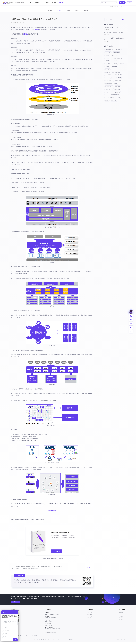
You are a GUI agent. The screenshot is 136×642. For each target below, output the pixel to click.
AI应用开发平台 (116, 92)
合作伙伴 (47, 2)
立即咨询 (15, 601)
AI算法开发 (107, 60)
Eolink (29, 635)
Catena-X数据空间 (116, 77)
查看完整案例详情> (52, 510)
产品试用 (89, 612)
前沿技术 (54, 2)
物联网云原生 (108, 89)
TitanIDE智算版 (116, 52)
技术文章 (89, 617)
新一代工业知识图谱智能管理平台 (53, 628)
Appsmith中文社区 (109, 49)
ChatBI (107, 100)
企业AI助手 (107, 63)
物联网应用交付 (117, 89)
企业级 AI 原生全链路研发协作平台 (53, 613)
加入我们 (121, 617)
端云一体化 (117, 86)
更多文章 (87, 567)
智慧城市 (37, 29)
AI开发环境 (114, 55)
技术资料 (89, 614)
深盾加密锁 (34, 635)
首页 (108, 6)
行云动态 (117, 6)
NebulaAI (115, 60)
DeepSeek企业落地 (109, 97)
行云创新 (107, 69)
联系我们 (121, 619)
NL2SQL (115, 63)
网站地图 (123, 640)
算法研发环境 (108, 58)
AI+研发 (31, 2)
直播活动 (86, 10)
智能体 (118, 97)
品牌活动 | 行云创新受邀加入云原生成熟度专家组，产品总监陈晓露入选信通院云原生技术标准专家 (39, 566)
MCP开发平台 (48, 624)
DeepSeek (107, 92)
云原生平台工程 (117, 80)
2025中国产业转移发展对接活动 (112, 72)
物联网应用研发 (108, 86)
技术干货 (77, 10)
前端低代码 (107, 52)
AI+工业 (37, 2)
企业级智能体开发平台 (50, 631)
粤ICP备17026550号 (49, 640)
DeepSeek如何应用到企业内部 (112, 94)
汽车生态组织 (108, 80)
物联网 (115, 83)
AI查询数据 (113, 100)
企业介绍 (121, 612)
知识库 (121, 63)
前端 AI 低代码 (48, 620)
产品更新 (68, 10)
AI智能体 (107, 66)
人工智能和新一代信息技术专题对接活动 (113, 75)
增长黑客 (24, 635)
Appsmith (118, 49)
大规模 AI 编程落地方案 (50, 617)
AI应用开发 (114, 66)
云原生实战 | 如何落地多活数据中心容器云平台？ (27, 568)
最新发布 (50, 10)
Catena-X (107, 77)
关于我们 (61, 2)
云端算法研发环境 (118, 58)
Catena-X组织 (108, 83)
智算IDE (107, 55)
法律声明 (117, 640)
